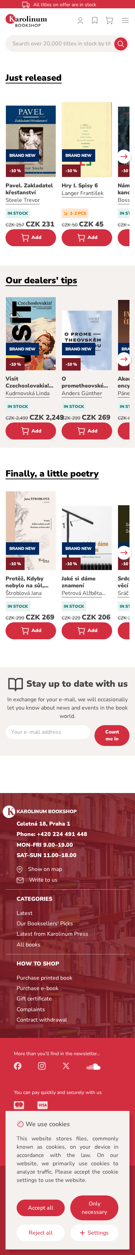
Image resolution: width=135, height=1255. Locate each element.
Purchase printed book (44, 978)
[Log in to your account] (80, 20)
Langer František (83, 193)
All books (28, 945)
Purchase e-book (37, 988)
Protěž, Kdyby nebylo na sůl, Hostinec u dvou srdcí (28, 582)
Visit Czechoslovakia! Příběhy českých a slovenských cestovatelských (30, 382)
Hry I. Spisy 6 (80, 185)
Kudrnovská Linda (28, 393)
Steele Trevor (23, 200)
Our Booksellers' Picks (45, 923)
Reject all (41, 1233)
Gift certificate (34, 999)
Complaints (31, 1009)
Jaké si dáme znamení (79, 582)
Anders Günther (82, 393)
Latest (25, 913)
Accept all (40, 1208)
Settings (98, 1233)
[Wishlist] (95, 20)
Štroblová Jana (24, 593)
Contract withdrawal (42, 1020)
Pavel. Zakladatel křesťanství (29, 189)
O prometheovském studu (85, 382)
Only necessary (94, 1208)
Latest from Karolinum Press (52, 934)
